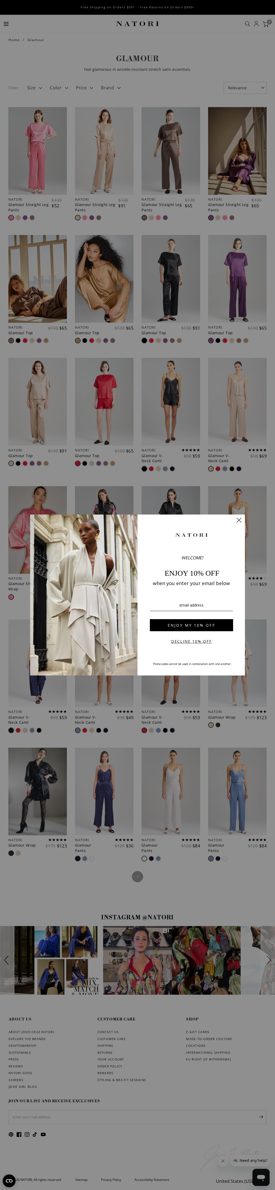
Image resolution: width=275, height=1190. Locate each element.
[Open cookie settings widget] (9, 1180)
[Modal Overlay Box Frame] (137, 595)
